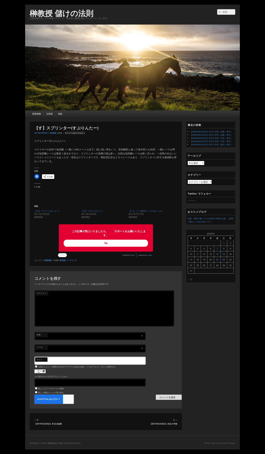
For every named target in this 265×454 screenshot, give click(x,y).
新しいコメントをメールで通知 (51, 388)
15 (224, 254)
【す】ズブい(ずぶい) (91, 210)
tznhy (133, 255)
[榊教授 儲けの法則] (132, 109)
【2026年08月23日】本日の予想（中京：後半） (211, 138)
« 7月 (190, 279)
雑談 (60, 113)
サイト (40, 359)
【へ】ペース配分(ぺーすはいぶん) (145, 210)
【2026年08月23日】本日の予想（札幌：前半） (211, 134)
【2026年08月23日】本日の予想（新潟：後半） (211, 144)
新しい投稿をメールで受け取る (51, 392)
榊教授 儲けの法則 (62, 12)
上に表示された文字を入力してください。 (52, 376)
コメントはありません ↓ (75, 132)
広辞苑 (49, 113)
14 (217, 254)
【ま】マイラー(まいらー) (47, 210)
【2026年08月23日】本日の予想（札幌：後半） (211, 131)
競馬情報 (36, 113)
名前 (39, 334)
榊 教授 (53, 132)
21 (217, 259)
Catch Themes (229, 443)
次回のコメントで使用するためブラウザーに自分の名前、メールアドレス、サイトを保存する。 (77, 366)
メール (40, 347)
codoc (150, 255)
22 (224, 259)
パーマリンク (71, 260)
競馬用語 (48, 260)
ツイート (192, 200)
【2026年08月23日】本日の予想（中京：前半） (211, 141)
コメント (41, 293)
